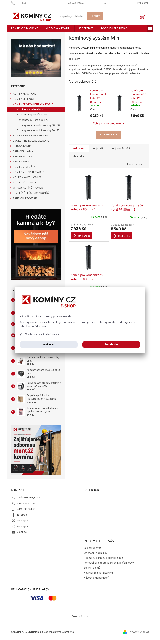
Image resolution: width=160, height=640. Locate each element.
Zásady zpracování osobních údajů (42, 334)
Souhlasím (111, 344)
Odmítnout (40, 326)
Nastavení (48, 344)
